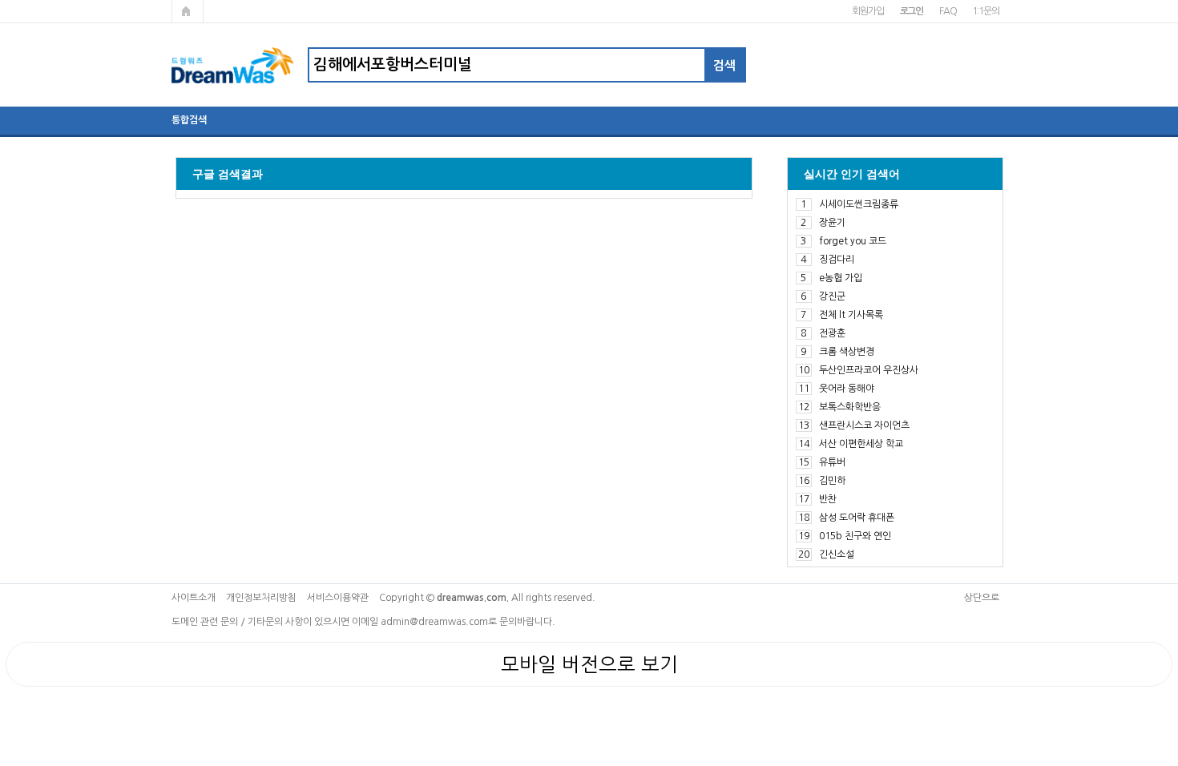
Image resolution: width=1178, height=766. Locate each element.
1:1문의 (985, 11)
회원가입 (867, 11)
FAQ (947, 11)
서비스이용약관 (338, 598)
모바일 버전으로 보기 (589, 664)
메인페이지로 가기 (187, 11)
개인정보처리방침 (261, 598)
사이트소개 (193, 598)
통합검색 (189, 120)
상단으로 (981, 598)
